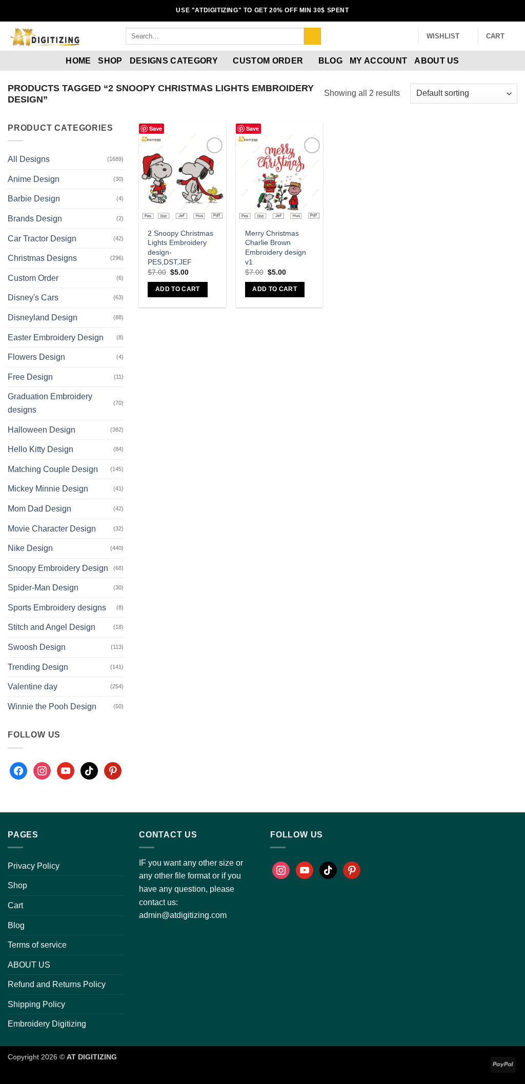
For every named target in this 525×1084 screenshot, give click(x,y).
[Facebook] (18, 771)
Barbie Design (34, 198)
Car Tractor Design (42, 238)
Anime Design (33, 179)
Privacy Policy (33, 866)
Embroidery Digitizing (47, 1023)
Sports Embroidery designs (57, 607)
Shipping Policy (36, 1004)
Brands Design (35, 218)
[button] (406, 36)
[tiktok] (89, 771)
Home (78, 60)
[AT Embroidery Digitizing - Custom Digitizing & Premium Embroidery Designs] (59, 36)
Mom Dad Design (39, 508)
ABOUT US (436, 60)
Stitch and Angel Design (51, 627)
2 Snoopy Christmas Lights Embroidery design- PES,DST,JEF (180, 247)
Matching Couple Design (53, 469)
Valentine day (32, 686)
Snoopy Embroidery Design (58, 568)
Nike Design (30, 548)
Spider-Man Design (43, 587)
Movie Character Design (52, 528)
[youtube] (65, 771)
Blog (330, 60)
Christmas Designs (42, 258)
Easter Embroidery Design (56, 337)
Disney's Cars (33, 297)
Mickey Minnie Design (48, 488)
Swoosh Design (37, 647)
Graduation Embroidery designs (50, 403)
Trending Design (38, 667)
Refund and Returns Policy (57, 984)
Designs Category (174, 60)
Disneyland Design (42, 317)
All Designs (29, 159)
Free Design (30, 377)
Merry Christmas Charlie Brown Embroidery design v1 (275, 247)
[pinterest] (113, 771)
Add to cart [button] (177, 289)
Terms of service (37, 944)
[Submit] (312, 36)
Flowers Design (36, 357)
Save (155, 128)
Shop (110, 60)
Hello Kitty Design (40, 449)
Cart (15, 905)
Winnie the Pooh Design (52, 706)
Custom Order (268, 60)
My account (378, 60)
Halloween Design (41, 429)
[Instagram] (42, 771)
